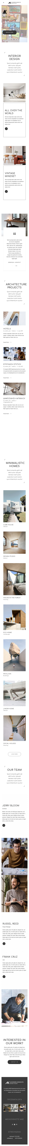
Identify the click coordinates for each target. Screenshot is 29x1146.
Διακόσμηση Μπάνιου (14, 398)
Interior (14, 331)
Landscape (6, 634)
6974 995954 (18, 1138)
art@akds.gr (10, 1138)
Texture (5, 526)
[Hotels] (14, 318)
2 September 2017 (7, 402)
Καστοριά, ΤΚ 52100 (14, 1136)
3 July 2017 (20, 366)
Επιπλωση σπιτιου (12, 364)
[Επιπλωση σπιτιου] (14, 354)
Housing (5, 599)
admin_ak (7, 331)
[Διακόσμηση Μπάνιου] (14, 389)
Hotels (7, 329)
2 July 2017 (20, 331)
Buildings (6, 675)
